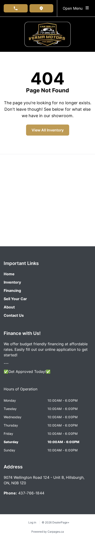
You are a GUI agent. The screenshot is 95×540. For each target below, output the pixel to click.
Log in (32, 522)
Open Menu (74, 8)
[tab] (20, 391)
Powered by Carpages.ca (47, 531)
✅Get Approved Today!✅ (27, 371)
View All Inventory (48, 130)
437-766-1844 (31, 493)
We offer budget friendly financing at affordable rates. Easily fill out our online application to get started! (46, 349)
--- (6, 363)
